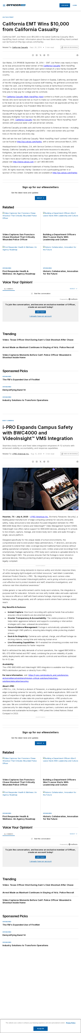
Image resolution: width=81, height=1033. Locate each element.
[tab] (9, 288)
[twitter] (40, 55)
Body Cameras (8, 420)
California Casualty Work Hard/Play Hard (25, 97)
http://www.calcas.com (23, 162)
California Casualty (20, 47)
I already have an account (41, 316)
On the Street (8, 17)
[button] (4, 5)
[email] (48, 55)
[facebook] (33, 55)
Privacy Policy (70, 1023)
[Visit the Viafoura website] (72, 299)
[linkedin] (37, 55)
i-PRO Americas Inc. (20, 454)
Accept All (40, 1028)
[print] (77, 55)
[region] (40, 294)
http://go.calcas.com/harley (29, 142)
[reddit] (44, 55)
